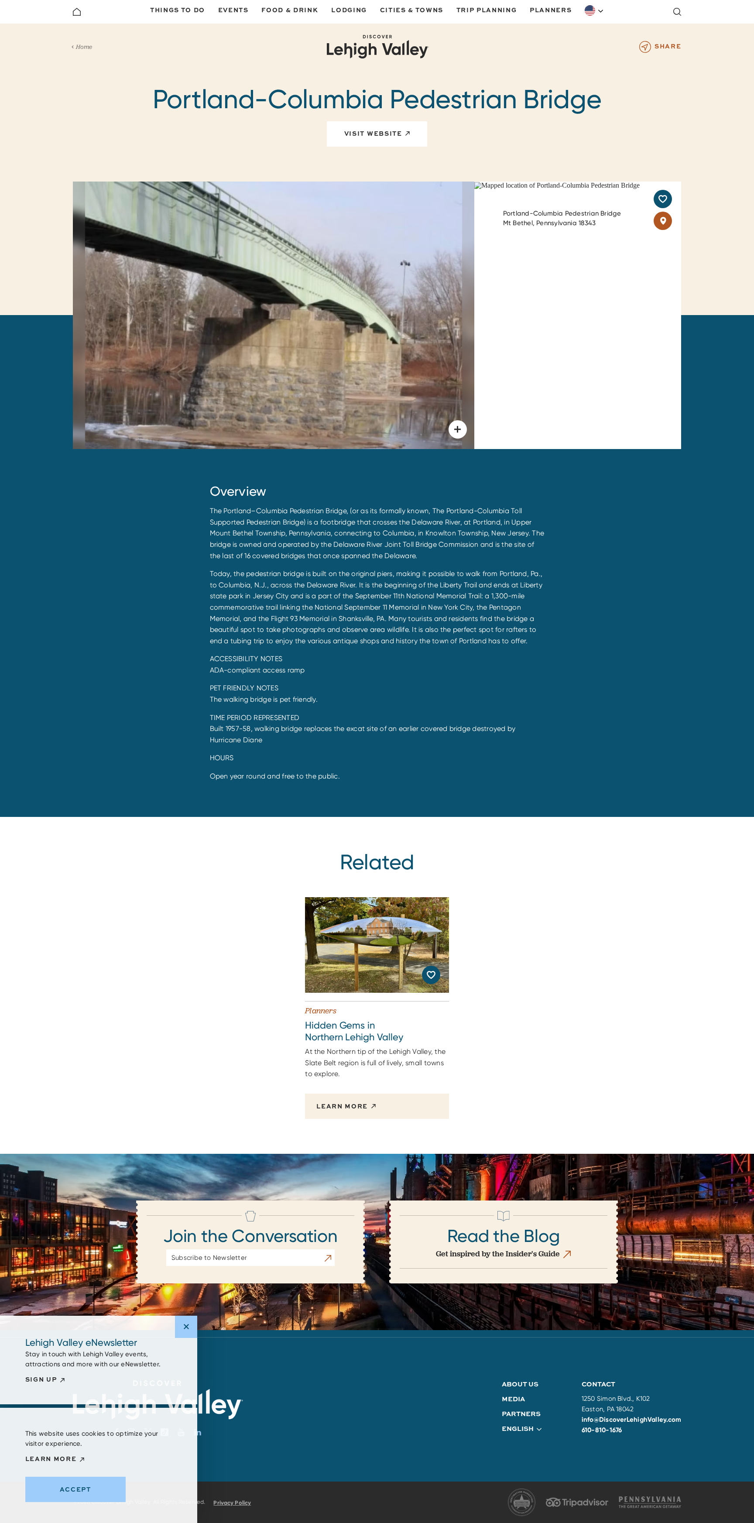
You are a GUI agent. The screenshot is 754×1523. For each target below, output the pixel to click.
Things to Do (177, 10)
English (594, 10)
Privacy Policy (232, 1502)
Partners (521, 1413)
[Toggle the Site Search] (677, 12)
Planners (551, 10)
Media (513, 1398)
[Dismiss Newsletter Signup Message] (186, 1327)
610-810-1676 (602, 1430)
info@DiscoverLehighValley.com (632, 1420)
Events (233, 10)
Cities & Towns (412, 10)
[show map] (663, 221)
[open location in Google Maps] (557, 185)
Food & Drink (289, 10)
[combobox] (594, 10)
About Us (520, 1384)
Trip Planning (486, 10)
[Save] (663, 199)
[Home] (77, 12)
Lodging (349, 10)
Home (84, 46)
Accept (75, 1489)
